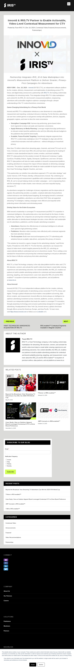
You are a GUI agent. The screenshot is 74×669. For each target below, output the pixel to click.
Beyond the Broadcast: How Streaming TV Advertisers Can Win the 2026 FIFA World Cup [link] (20, 395)
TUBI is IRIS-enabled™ (13, 508)
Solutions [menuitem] (8, 617)
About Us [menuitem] (7, 591)
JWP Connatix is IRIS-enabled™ (15, 504)
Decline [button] (41, 664)
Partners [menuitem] (6, 631)
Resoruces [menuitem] (8, 647)
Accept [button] (33, 664)
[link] (6, 560)
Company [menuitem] (8, 586)
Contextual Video (42, 27)
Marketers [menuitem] (7, 626)
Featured (51, 27)
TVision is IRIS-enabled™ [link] (47, 393)
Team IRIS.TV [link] (19, 27)
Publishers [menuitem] (7, 621)
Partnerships (36, 30)
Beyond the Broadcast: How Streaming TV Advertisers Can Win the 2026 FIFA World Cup (33, 489)
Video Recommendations (13, 537)
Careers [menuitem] (6, 600)
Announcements (60, 27)
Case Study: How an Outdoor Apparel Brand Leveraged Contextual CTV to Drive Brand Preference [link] (20, 424)
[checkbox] (27, 463)
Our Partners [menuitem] (8, 596)
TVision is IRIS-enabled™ (13, 494)
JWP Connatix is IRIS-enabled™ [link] (49, 421)
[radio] (27, 460)
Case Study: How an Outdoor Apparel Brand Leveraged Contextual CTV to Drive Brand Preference (36, 499)
